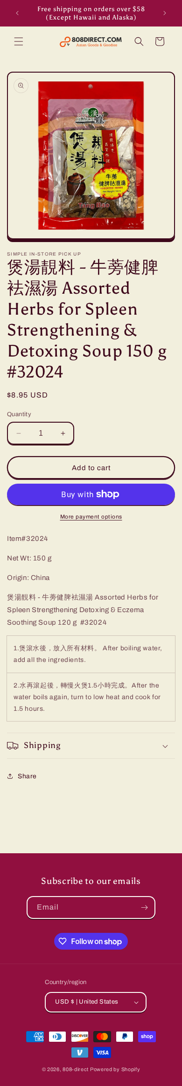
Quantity (19, 414)
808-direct (76, 1069)
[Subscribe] (144, 907)
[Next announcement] (164, 13)
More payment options (91, 516)
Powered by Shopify (115, 1069)
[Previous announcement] (17, 13)
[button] (18, 41)
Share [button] (27, 776)
